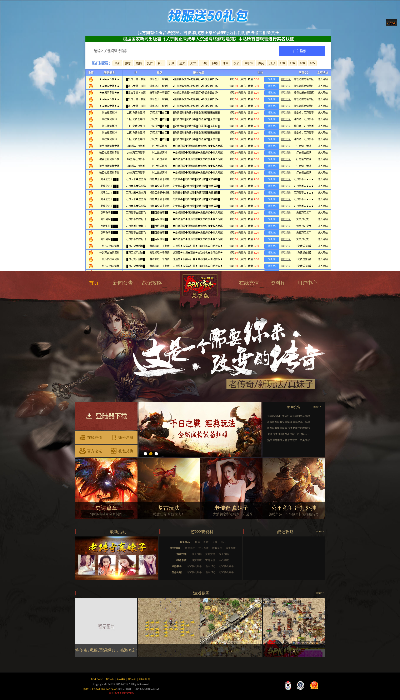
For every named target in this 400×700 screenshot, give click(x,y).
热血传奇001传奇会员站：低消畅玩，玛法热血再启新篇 (289, 435)
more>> (317, 406)
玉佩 (214, 542)
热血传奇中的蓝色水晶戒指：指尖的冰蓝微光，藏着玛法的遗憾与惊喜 (288, 441)
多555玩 (110, 679)
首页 (94, 283)
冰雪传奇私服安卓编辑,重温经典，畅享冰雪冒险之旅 (288, 423)
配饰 (206, 542)
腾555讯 (132, 679)
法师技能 (210, 554)
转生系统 (190, 548)
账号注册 (125, 437)
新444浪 (121, 679)
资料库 (278, 283)
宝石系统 (224, 560)
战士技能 (224, 554)
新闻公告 (123, 283)
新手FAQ (210, 566)
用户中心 (307, 283)
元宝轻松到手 (194, 566)
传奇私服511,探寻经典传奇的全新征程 (288, 416)
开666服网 (144, 679)
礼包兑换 (125, 451)
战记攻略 (152, 283)
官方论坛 (94, 451)
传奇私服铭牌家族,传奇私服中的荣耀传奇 (288, 429)
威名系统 (217, 548)
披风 (197, 542)
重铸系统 (210, 560)
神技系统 (197, 560)
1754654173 (97, 679)
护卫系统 (204, 548)
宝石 (223, 542)
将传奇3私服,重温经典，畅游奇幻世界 (110, 650)
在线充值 (249, 283)
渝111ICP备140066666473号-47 (100, 689)
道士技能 (197, 554)
